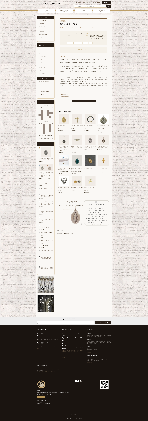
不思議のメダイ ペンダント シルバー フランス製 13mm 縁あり (103, 147)
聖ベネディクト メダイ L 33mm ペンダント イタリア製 (47, 182)
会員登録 (94, 2)
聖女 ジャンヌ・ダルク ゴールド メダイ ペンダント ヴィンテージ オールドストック (47, 242)
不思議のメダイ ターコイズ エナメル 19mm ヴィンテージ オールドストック (77, 168)
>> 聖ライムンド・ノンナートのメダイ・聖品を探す (84, 100)
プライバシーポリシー (82, 413)
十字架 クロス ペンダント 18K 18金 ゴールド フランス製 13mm (103, 167)
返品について (63, 413)
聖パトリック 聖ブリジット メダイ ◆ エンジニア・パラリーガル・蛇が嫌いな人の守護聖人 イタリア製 (47, 203)
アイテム (107, 2)
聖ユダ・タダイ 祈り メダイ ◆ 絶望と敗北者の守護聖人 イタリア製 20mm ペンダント (47, 234)
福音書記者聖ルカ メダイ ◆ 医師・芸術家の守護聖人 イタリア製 (47, 196)
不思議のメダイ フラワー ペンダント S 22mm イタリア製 (90, 147)
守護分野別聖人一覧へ (64, 96)
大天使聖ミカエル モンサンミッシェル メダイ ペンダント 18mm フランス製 (49, 174)
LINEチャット (52, 369)
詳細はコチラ (39, 348)
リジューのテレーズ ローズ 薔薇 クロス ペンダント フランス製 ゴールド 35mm (77, 127)
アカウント (89, 2)
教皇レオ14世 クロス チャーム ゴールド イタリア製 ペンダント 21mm (46, 189)
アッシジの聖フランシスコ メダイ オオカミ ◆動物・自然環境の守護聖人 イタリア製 (47, 211)
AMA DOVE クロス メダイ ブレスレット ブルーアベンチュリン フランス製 (90, 127)
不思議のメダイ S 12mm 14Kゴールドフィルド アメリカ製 (90, 167)
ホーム (42, 413)
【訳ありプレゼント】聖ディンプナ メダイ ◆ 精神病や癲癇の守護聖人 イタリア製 (47, 259)
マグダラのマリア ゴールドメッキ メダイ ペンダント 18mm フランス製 (64, 127)
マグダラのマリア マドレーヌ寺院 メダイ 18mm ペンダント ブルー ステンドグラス (47, 219)
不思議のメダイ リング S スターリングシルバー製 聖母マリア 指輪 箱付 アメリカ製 (77, 148)
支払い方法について (48, 413)
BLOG (83, 10)
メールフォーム (45, 369)
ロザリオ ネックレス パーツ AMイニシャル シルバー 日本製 (63, 188)
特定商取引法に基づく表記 (72, 413)
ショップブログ (73, 414)
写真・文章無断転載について (92, 413)
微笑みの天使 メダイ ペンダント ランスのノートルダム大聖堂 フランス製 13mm (77, 189)
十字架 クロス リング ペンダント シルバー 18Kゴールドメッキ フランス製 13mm (90, 189)
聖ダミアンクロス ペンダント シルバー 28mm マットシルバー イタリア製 (47, 251)
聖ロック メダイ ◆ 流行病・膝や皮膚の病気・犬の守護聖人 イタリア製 (46, 159)
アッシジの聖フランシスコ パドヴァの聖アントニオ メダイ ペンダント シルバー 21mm (103, 127)
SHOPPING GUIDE (64, 10)
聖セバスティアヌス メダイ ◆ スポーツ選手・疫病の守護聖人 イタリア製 (42, 174)
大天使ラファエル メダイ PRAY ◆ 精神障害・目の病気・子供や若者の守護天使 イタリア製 (47, 269)
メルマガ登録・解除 (81, 2)
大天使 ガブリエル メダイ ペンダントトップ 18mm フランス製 (47, 226)
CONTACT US (102, 10)
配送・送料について (56, 413)
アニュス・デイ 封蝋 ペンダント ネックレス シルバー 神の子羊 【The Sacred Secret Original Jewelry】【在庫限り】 (64, 148)
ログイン (99, 2)
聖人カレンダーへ (64, 94)
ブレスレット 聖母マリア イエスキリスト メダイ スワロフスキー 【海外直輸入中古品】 (64, 168)
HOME (46, 10)
